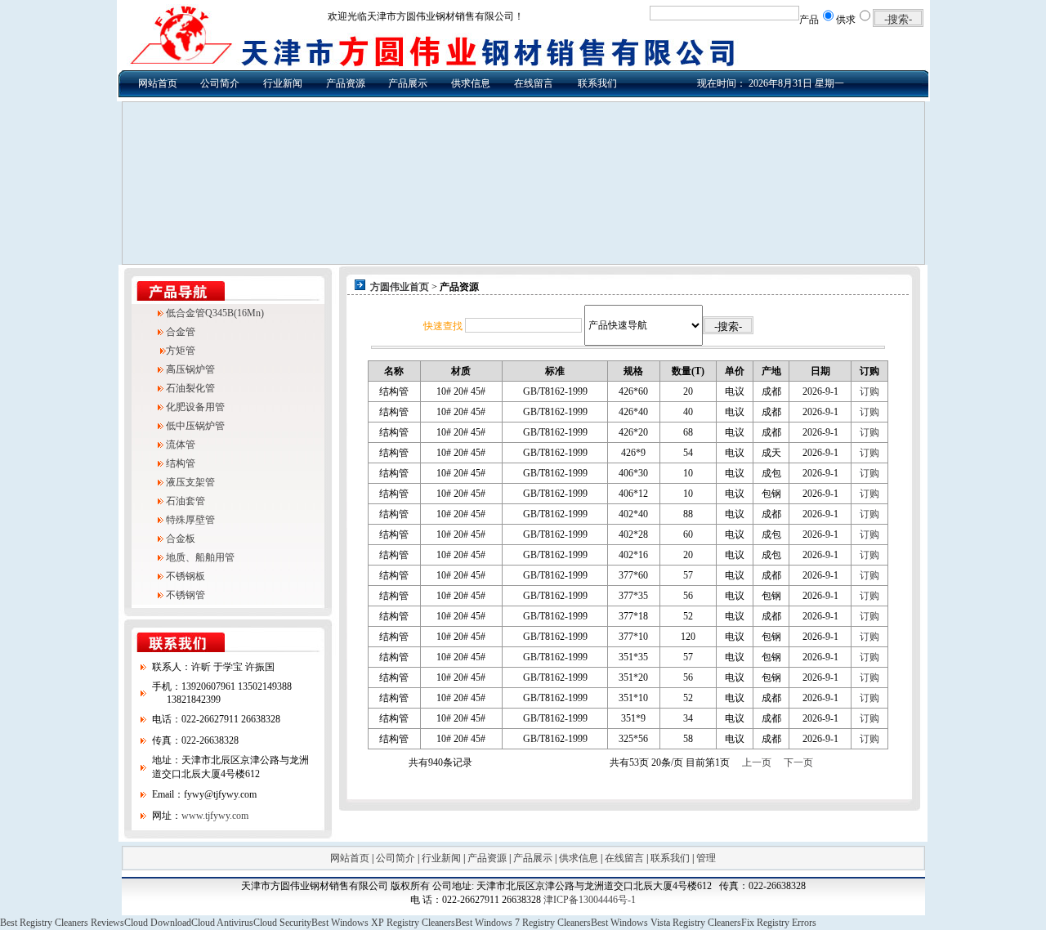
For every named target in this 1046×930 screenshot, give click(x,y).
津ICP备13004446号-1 (589, 899)
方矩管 (180, 350)
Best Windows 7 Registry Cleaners (523, 922)
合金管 (180, 332)
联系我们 (597, 83)
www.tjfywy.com (214, 815)
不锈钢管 (185, 595)
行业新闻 (282, 83)
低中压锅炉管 (195, 425)
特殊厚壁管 (190, 519)
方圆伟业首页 (399, 287)
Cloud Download (157, 922)
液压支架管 (190, 482)
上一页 (756, 762)
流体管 (180, 444)
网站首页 (157, 83)
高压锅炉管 (190, 369)
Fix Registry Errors (778, 922)
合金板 (180, 538)
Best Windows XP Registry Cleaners (383, 922)
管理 (706, 858)
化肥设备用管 (195, 407)
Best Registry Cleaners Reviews (62, 922)
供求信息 (470, 83)
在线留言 (533, 83)
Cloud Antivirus (222, 922)
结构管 (180, 463)
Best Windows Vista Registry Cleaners (666, 922)
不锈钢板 (185, 576)
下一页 (798, 762)
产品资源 (345, 83)
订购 (869, 391)
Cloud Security (282, 922)
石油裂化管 (190, 388)
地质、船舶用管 (200, 557)
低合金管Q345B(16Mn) (215, 313)
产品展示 (407, 83)
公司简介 (219, 83)
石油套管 (185, 501)
